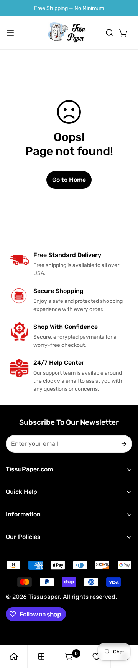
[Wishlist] (96, 656)
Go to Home (69, 179)
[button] (109, 32)
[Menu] (10, 32)
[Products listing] (41, 656)
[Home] (13, 656)
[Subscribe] (123, 444)
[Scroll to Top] (124, 627)
